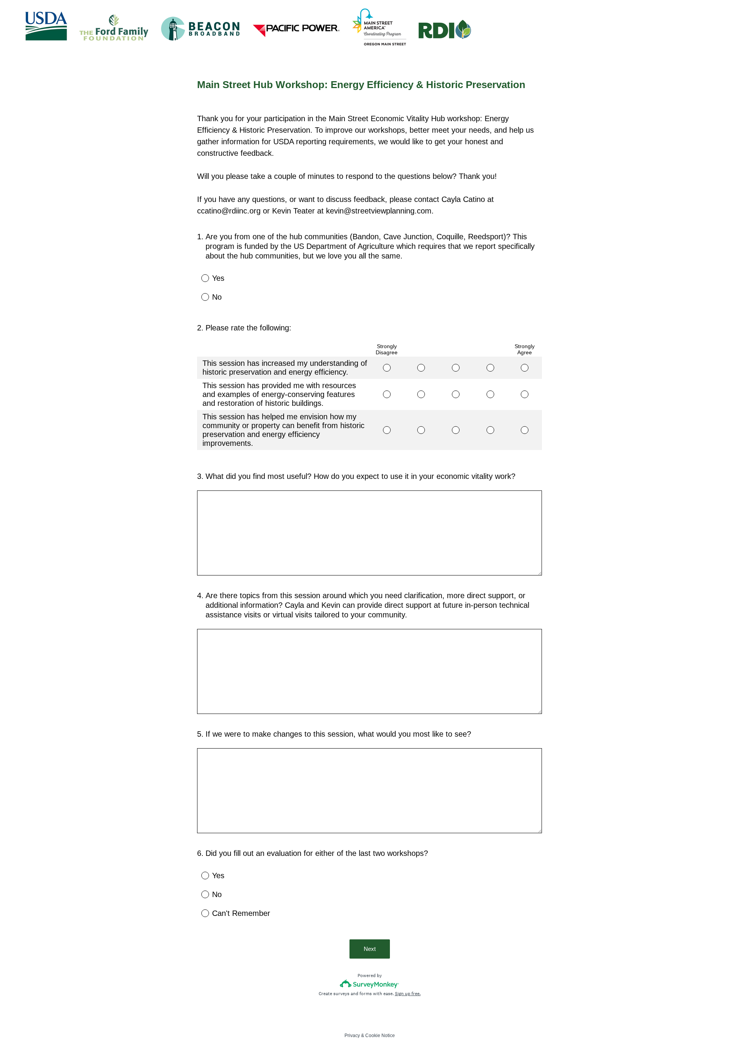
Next (370, 949)
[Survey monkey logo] (370, 984)
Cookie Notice (380, 1035)
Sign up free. (408, 994)
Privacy (352, 1035)
